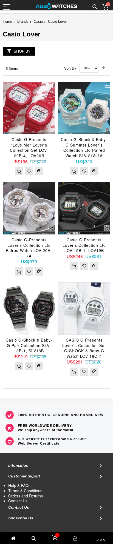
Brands (23, 21)
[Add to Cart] (19, 171)
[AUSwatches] (56, 6)
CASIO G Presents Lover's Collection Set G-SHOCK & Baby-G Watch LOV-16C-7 (84, 348)
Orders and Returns (25, 496)
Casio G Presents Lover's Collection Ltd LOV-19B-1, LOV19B (84, 245)
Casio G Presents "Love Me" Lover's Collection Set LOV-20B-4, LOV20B (29, 147)
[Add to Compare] (39, 171)
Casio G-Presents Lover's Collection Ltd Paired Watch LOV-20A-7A (29, 248)
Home (7, 21)
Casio (38, 21)
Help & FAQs (19, 485)
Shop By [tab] (22, 51)
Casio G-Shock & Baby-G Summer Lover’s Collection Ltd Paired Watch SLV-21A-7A (84, 147)
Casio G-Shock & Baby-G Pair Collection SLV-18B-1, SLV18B (29, 345)
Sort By (70, 67)
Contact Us (17, 500)
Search (95, 7)
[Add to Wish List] (29, 171)
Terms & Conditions (25, 490)
